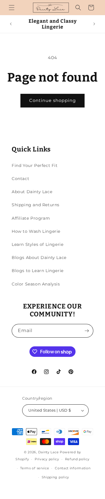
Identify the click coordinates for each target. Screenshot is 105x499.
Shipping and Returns (36, 204)
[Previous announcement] (10, 23)
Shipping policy (55, 477)
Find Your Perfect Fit (35, 165)
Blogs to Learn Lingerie (38, 270)
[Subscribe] (86, 331)
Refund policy (77, 459)
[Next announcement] (94, 23)
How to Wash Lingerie (36, 231)
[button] (11, 7)
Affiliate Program (31, 218)
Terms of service (34, 468)
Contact (20, 178)
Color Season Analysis (36, 284)
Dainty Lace (48, 452)
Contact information (72, 468)
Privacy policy (47, 459)
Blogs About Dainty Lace (39, 257)
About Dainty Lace (32, 191)
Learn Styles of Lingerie (37, 244)
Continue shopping (52, 100)
